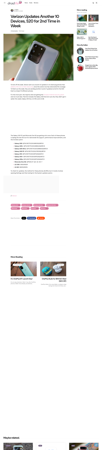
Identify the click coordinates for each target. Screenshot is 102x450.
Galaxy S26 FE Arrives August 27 (81, 38)
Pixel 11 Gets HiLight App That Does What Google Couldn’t (82, 25)
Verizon (14, 196)
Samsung (16, 208)
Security (26, 208)
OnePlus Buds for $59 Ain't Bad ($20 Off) (54, 280)
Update (35, 208)
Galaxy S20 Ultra (53, 205)
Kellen (16, 9)
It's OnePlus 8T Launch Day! (21, 279)
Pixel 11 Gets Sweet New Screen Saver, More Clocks (91, 58)
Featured (8, 445)
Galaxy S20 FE (27, 205)
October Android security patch (54, 95)
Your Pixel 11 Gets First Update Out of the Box (91, 49)
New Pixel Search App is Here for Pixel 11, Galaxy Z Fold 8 (93, 39)
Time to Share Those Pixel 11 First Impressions (93, 25)
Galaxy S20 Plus (39, 205)
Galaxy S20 (16, 205)
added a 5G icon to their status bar (22, 87)
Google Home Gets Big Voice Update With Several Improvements (91, 66)
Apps (40, 445)
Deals (73, 445)
